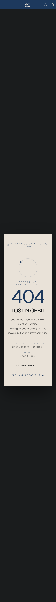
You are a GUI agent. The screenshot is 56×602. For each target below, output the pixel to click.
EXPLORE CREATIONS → (28, 375)
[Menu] (3, 4)
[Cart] (52, 4)
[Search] (10, 4)
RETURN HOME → (28, 365)
